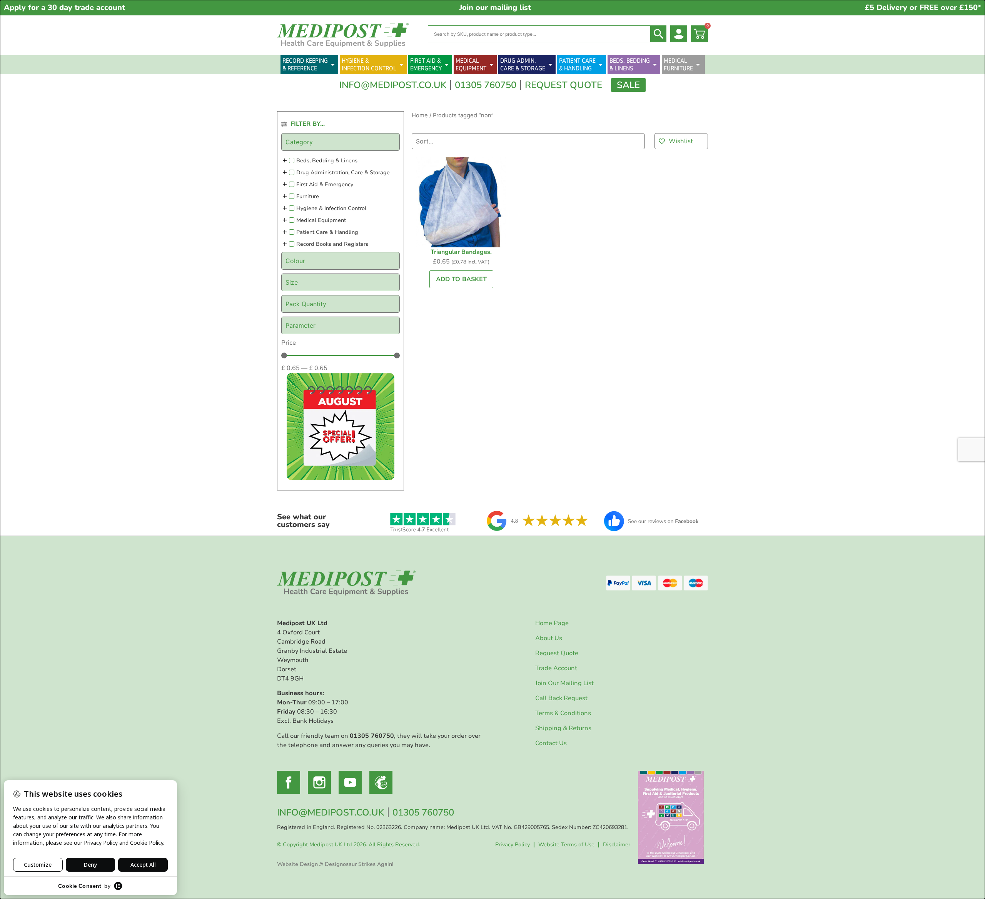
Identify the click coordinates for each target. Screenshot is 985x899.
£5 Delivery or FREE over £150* (923, 7)
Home (420, 115)
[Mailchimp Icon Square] (380, 782)
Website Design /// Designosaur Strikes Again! (335, 864)
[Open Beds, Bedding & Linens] (655, 64)
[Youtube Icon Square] (350, 782)
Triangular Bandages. (461, 252)
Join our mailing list (495, 7)
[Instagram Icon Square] (319, 782)
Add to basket (461, 279)
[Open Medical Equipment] (491, 64)
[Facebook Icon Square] (288, 782)
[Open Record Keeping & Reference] (333, 64)
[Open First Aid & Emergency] (447, 64)
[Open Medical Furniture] (698, 64)
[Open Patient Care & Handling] (601, 64)
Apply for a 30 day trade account (64, 7)
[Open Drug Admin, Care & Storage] (550, 64)
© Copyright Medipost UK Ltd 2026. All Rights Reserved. (348, 844)
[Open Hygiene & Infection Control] (401, 64)
